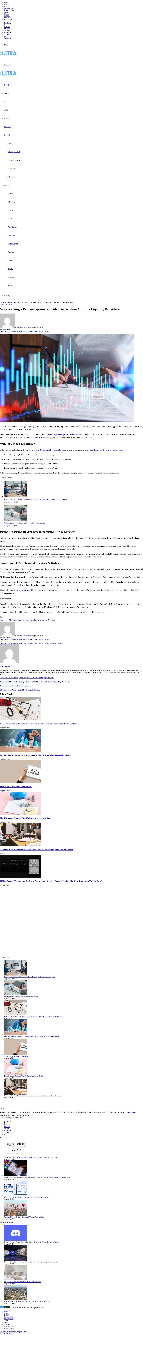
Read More (132, 1112)
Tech (6, 93)
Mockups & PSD (14, 152)
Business (11, 193)
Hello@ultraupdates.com (14, 1117)
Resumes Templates (14, 160)
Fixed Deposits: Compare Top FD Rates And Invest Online (25, 818)
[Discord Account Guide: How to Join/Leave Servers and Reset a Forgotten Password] (15, 1240)
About (6, 4)
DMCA (6, 6)
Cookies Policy (9, 8)
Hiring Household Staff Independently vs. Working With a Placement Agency (35, 499)
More (6, 185)
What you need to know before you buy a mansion (24, 523)
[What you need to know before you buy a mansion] (15, 520)
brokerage (4, 620)
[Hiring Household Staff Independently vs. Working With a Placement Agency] (15, 496)
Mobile (7, 127)
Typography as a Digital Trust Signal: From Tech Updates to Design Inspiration (30, 1157)
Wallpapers (12, 168)
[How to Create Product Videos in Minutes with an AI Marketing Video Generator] (15, 1260)
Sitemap (7, 16)
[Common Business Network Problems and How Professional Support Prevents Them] (20, 846)
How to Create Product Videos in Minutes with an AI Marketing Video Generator (31, 1262)
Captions (11, 277)
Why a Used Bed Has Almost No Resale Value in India (22, 1282)
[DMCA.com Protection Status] (5, 1308)
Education (11, 235)
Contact (6, 14)
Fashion (11, 252)
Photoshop (11, 177)
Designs (7, 135)
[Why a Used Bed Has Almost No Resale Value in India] (15, 1280)
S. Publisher (19, 327)
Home (6, 2)
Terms (6, 12)
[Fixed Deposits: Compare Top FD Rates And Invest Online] (20, 814)
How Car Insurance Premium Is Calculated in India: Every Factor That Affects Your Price (38, 724)
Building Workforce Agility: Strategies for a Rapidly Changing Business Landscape (35, 755)
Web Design (12, 227)
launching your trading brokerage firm (106, 450)
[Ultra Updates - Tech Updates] (15, 55)
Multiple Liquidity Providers (21, 620)
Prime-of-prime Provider (44, 620)
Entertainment (13, 244)
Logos (10, 143)
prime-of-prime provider (24, 590)
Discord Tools (9, 19)
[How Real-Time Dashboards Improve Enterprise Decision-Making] (15, 1195)
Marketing (11, 202)
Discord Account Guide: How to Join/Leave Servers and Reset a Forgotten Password (32, 1242)
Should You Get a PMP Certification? (16, 787)
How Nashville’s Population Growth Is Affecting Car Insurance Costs (27, 1301)
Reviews (11, 210)
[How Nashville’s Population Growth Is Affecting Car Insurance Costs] (15, 1300)
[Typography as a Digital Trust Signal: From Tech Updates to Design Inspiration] (15, 1155)
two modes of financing (41, 437)
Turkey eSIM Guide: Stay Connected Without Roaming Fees (24, 1217)
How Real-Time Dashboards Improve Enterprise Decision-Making (26, 1197)
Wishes (10, 260)
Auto (10, 219)
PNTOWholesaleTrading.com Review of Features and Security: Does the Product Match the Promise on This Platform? (51, 881)
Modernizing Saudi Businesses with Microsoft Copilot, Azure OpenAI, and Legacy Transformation (37, 1177)
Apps (6, 110)
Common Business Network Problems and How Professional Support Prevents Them (36, 850)
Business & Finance (11, 302)
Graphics (11, 285)
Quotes (10, 269)
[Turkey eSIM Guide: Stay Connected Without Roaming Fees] (15, 1215)
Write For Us (8, 17)
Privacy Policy (9, 10)
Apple (6, 118)
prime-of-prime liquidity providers (62, 434)
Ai (5, 102)
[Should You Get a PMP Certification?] (20, 783)
